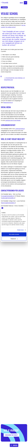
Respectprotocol (8, 102)
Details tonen (20, 230)
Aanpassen (13, 238)
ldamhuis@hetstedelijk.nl (8, 203)
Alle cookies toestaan (14, 234)
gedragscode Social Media (12, 120)
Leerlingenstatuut (20, 128)
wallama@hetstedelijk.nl (8, 198)
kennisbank (4, 7)
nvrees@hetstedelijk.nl (7, 196)
